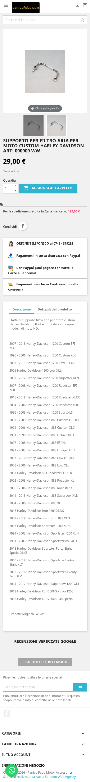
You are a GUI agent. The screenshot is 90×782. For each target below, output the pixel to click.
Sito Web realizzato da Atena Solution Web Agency (39, 776)
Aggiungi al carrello (48, 188)
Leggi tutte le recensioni (45, 662)
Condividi (22, 226)
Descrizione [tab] (22, 309)
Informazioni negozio (23, 765)
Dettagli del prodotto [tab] (55, 309)
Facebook (7, 713)
